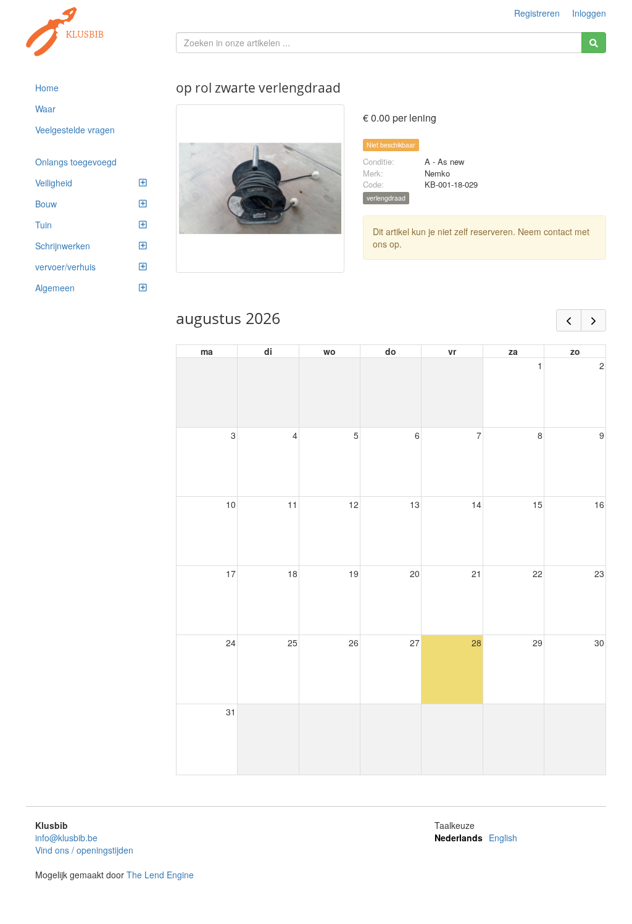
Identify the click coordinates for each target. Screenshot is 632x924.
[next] (593, 320)
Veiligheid (53, 183)
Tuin (43, 225)
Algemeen (55, 287)
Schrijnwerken (62, 245)
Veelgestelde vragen (75, 129)
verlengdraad (386, 197)
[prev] (568, 320)
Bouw (46, 204)
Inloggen (589, 13)
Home (47, 87)
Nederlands (458, 837)
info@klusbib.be (66, 837)
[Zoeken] (593, 42)
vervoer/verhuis (65, 266)
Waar (45, 108)
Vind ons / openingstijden (84, 850)
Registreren (537, 13)
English (503, 837)
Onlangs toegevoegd (76, 162)
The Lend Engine (160, 874)
